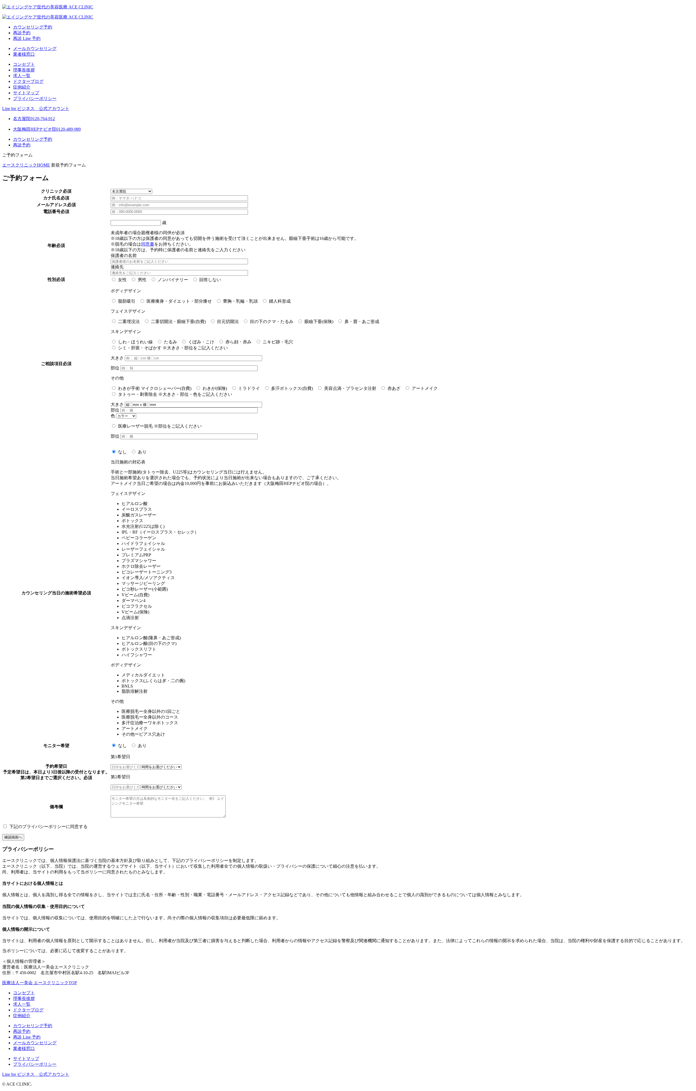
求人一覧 (21, 75)
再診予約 (21, 32)
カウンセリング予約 (32, 27)
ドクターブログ (28, 81)
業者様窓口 (24, 54)
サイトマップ (26, 92)
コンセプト (24, 64)
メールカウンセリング (35, 48)
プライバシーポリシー (35, 98)
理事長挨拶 (24, 70)
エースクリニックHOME (26, 165)
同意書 (147, 244)
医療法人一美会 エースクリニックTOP (39, 982)
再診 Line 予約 (27, 38)
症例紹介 (21, 87)
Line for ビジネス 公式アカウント (35, 108)
